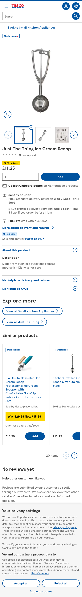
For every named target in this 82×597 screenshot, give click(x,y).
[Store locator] (76, 6)
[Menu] (6, 6)
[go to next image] (74, 134)
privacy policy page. (65, 527)
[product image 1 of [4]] (41, 81)
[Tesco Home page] (17, 6)
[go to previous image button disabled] (8, 134)
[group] (25, 395)
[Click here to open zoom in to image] (7, 114)
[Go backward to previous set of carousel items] (66, 455)
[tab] (23, 135)
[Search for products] (76, 16)
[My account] (66, 6)
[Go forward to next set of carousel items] (74, 455)
